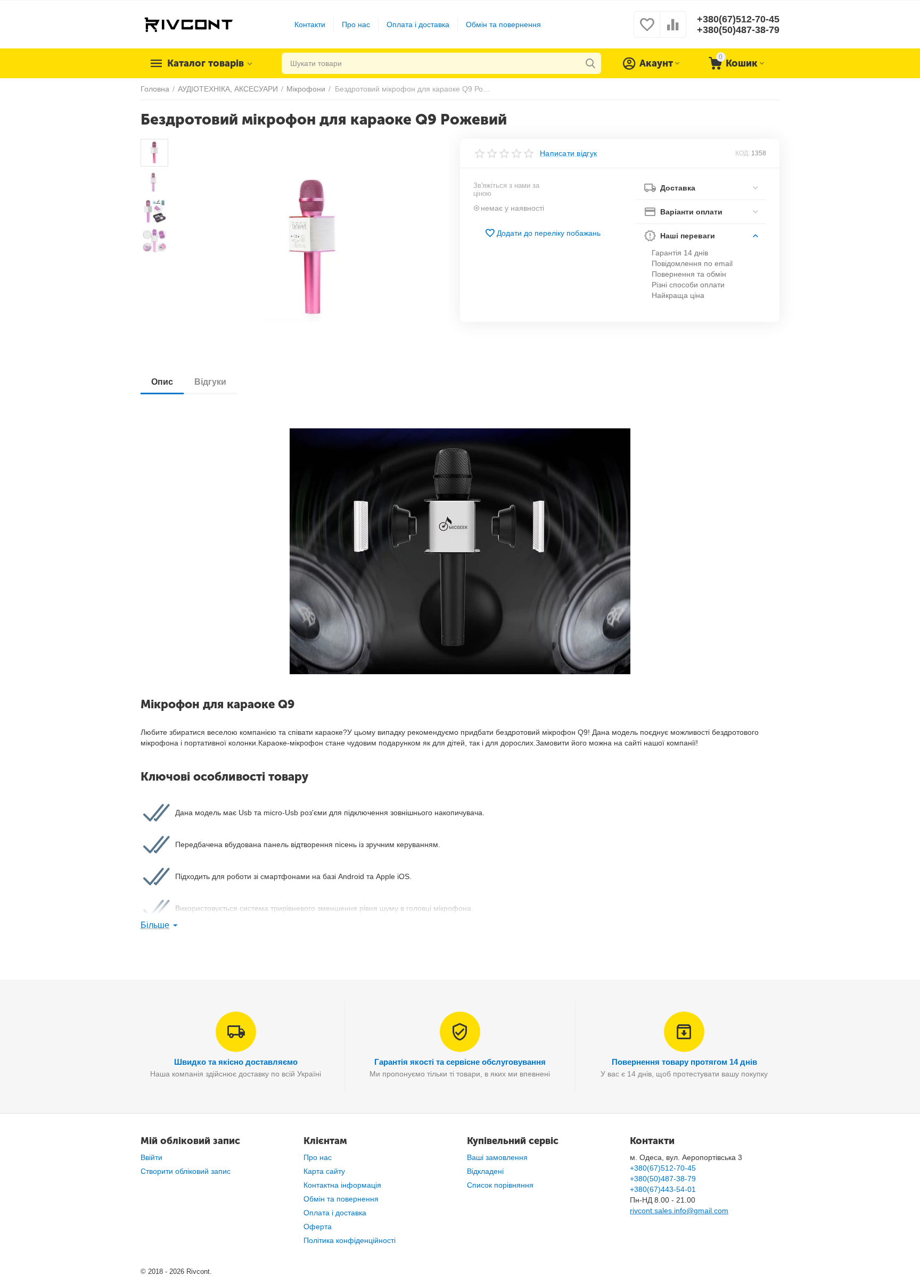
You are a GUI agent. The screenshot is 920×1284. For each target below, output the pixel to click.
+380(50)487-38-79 (738, 29)
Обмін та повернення (503, 24)
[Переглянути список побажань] (646, 30)
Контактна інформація (342, 1185)
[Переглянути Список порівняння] (672, 30)
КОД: (742, 153)
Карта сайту (324, 1171)
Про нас (356, 24)
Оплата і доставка (418, 24)
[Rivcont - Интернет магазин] (188, 24)
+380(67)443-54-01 (663, 1189)
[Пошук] (590, 63)
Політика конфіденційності (349, 1240)
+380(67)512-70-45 (738, 19)
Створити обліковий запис (186, 1171)
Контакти (309, 24)
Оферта (317, 1226)
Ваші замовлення (497, 1157)
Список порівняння (500, 1185)
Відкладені (485, 1171)
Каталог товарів (205, 63)
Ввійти (151, 1157)
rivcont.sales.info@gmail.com (679, 1210)
